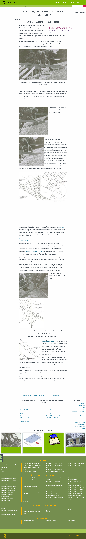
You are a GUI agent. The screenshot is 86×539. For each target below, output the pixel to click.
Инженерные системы (79, 422)
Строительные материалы (78, 411)
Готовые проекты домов (74, 501)
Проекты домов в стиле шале (75, 465)
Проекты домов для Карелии (8, 514)
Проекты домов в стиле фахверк (31, 463)
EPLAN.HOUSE (12, 2)
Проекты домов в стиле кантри (9, 464)
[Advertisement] (43, 212)
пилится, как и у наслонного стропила (35, 251)
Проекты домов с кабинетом (30, 497)
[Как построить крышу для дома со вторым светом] (11, 440)
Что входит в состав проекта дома (76, 522)
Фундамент (82, 403)
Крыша (83, 409)
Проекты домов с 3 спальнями (30, 479)
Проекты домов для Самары (52, 513)
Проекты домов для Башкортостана (54, 508)
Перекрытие (82, 405)
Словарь (60, 6)
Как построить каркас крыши (53, 415)
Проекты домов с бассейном (30, 490)
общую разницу (61, 227)
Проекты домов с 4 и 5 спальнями (31, 482)
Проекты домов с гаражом (7, 492)
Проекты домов (5, 6)
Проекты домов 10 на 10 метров (31, 477)
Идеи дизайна (52, 6)
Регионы (32, 6)
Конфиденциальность (28, 520)
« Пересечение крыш (25, 395)
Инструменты (81, 413)
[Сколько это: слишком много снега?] (75, 440)
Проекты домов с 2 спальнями (75, 489)
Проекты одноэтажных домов (8, 478)
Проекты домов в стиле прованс (54, 463)
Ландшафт (82, 415)
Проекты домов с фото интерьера (76, 487)
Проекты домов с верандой (8, 490)
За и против (82, 428)
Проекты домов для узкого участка (32, 495)
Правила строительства (79, 426)
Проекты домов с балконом (74, 485)
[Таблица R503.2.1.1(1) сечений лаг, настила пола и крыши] (54, 440)
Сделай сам (82, 418)
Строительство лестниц (52, 417)
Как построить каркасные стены (54, 413)
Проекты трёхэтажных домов (8, 488)
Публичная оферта (72, 520)
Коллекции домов (23, 6)
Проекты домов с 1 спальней (75, 491)
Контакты (3, 521)
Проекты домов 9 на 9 (6, 500)
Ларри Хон (38, 6)
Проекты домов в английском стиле (32, 465)
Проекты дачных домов (7, 498)
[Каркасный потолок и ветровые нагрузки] (32, 440)
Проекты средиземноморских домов (55, 471)
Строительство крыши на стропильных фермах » (46, 395)
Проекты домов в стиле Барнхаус (76, 463)
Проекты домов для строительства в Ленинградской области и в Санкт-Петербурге (32, 511)
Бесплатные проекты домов (52, 489)
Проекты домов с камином (30, 484)
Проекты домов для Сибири (30, 508)
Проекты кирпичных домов (52, 495)
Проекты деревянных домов (53, 493)
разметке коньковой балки (52, 257)
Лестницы (82, 420)
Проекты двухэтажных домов (8, 486)
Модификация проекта (51, 520)
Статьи (45, 6)
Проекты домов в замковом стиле (31, 471)
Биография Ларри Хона (26, 409)
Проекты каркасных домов (52, 491)
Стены (83, 407)
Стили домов (14, 6)
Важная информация (28, 522)
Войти (83, 2)
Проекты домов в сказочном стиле (54, 469)
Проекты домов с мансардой (8, 484)
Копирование (49, 522)
